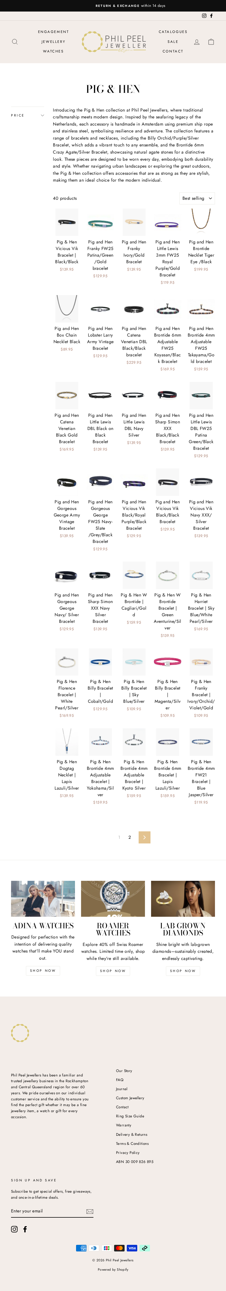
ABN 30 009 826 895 (135, 1161)
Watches (53, 51)
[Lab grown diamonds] (183, 899)
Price (18, 115)
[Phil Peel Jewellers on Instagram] (14, 1229)
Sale (173, 41)
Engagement (53, 31)
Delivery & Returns (131, 1134)
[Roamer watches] (113, 899)
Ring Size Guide (130, 1116)
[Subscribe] (89, 1211)
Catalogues (173, 31)
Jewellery (53, 41)
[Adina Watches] (43, 899)
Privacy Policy (128, 1152)
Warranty (123, 1125)
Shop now (113, 970)
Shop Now (43, 970)
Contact (173, 51)
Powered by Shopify (113, 1269)
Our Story (124, 1070)
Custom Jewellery (130, 1098)
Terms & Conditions (132, 1143)
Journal (122, 1089)
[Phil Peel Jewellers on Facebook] (25, 1229)
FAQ (119, 1079)
